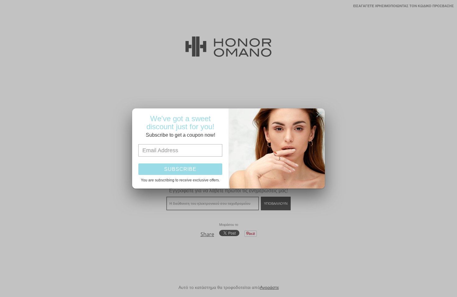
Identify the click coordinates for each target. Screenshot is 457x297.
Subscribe (180, 169)
